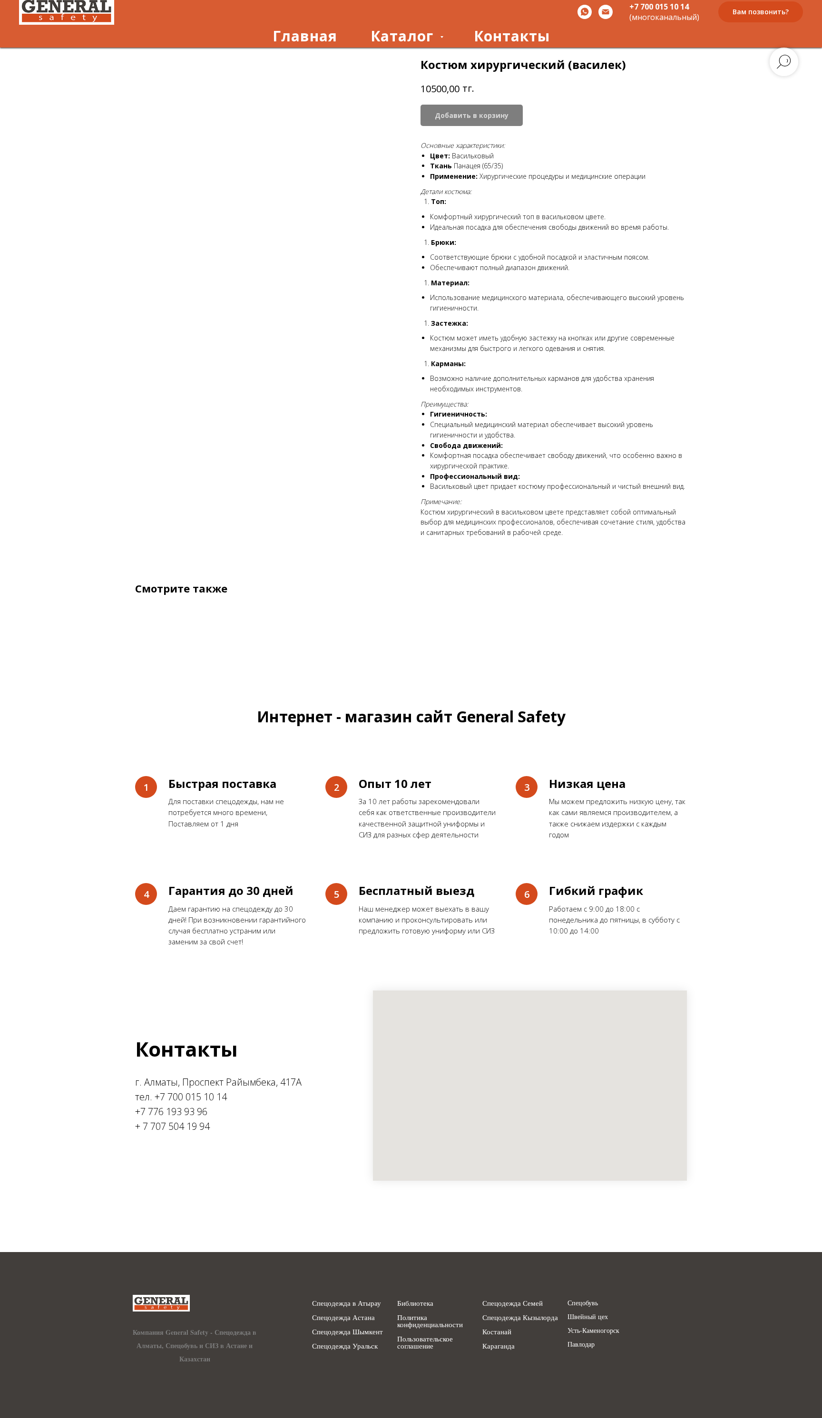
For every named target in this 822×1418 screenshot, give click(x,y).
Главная (305, 36)
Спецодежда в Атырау (346, 1303)
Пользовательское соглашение (425, 1342)
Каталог (404, 36)
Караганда (498, 1346)
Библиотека (415, 1303)
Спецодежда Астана (343, 1317)
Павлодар (581, 1344)
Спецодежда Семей (512, 1303)
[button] (760, 12)
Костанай (496, 1331)
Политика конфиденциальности (430, 1321)
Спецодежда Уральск (345, 1346)
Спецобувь (583, 1303)
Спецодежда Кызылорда (520, 1317)
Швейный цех (588, 1316)
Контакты (512, 36)
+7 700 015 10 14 (659, 6)
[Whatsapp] (584, 12)
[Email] (605, 12)
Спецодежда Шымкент (347, 1331)
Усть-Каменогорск (593, 1330)
